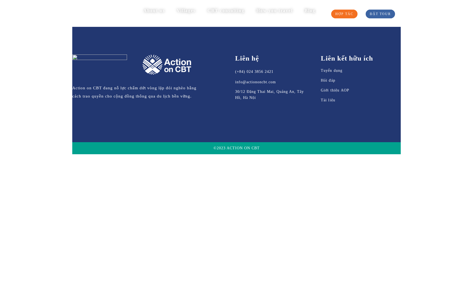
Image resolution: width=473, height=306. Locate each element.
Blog (310, 10)
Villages (186, 10)
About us (154, 10)
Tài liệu (328, 100)
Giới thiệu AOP (335, 90)
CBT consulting (225, 10)
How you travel (274, 10)
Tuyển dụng (332, 70)
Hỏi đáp (328, 80)
